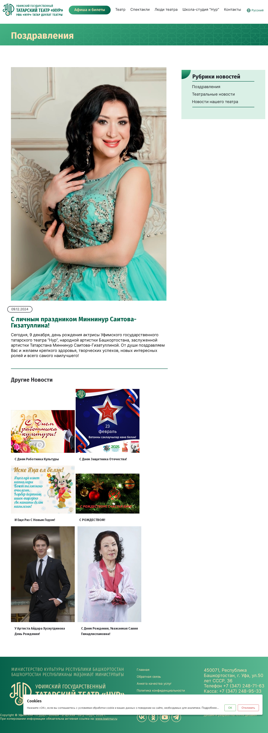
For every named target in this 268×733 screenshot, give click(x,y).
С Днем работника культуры (37, 459)
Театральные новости (213, 94)
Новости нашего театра (215, 101)
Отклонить (248, 707)
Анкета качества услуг (154, 683)
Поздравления (42, 35)
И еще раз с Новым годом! (35, 520)
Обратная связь (149, 676)
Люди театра (166, 9)
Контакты (232, 9)
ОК (230, 707)
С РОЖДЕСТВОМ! (92, 520)
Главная (143, 670)
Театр (120, 9)
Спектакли (140, 9)
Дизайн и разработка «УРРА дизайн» (230, 715)
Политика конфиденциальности (161, 690)
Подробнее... (210, 707)
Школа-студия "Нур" (200, 9)
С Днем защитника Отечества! (103, 459)
